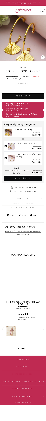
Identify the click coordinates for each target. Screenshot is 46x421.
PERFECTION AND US (22, 389)
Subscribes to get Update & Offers (22, 381)
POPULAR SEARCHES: (22, 396)
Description (23, 198)
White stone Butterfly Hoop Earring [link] (28, 155)
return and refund (23, 203)
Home (22, 67)
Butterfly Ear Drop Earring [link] (27, 143)
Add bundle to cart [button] (23, 178)
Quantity (23, 84)
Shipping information (23, 208)
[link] (8, 132)
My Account (22, 366)
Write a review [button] (23, 234)
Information (22, 359)
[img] (23, 306)
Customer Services (22, 374)
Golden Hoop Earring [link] (22, 129)
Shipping (19, 79)
